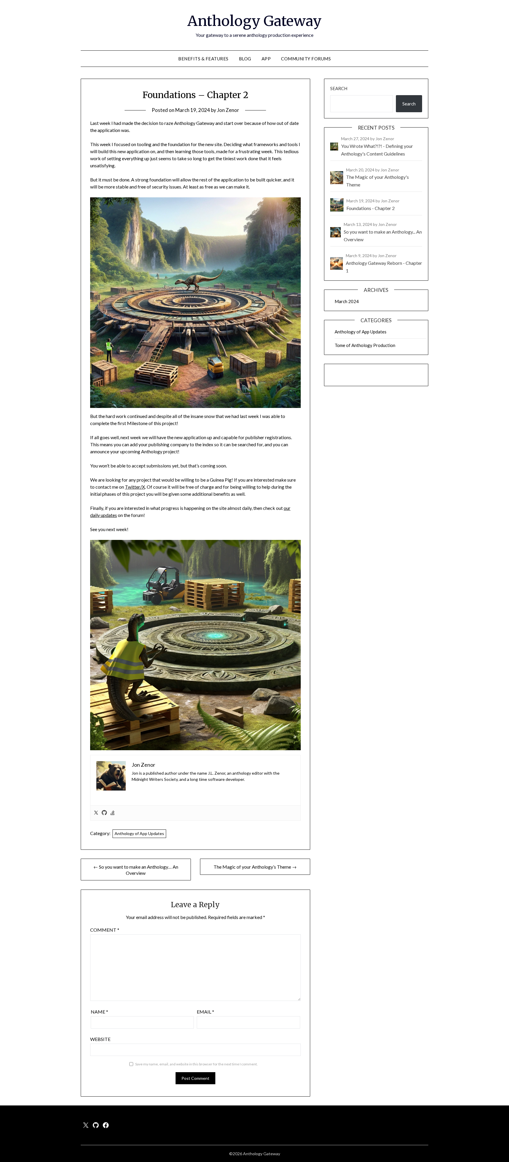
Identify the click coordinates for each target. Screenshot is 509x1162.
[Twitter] (96, 813)
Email (205, 1011)
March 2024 (347, 301)
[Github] (104, 813)
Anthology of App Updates (139, 833)
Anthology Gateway (254, 21)
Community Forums (306, 58)
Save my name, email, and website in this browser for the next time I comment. (196, 1064)
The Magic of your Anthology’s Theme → (255, 867)
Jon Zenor (228, 110)
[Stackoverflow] (112, 813)
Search (338, 88)
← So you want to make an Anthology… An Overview (135, 870)
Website (100, 1039)
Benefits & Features (203, 58)
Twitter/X (135, 487)
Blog (245, 58)
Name (99, 1011)
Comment (104, 930)
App (266, 58)
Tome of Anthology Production (365, 345)
